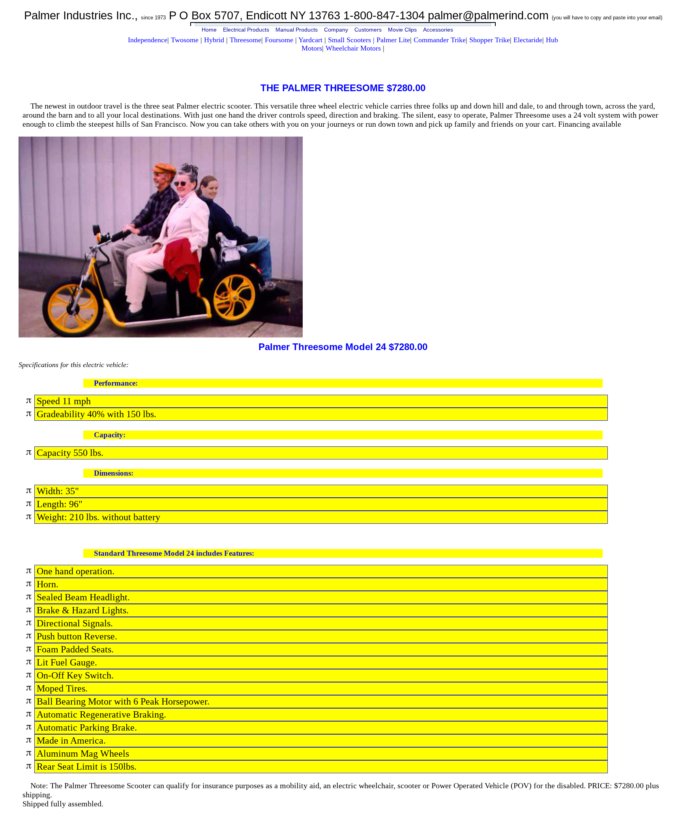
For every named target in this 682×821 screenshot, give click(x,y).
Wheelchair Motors (353, 48)
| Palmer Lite (391, 40)
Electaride (527, 40)
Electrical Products (246, 29)
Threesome (245, 40)
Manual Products (296, 29)
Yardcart (310, 40)
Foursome (279, 40)
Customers (368, 29)
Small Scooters (350, 40)
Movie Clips (402, 29)
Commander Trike (440, 40)
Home (209, 29)
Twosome (185, 40)
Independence (147, 40)
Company (336, 29)
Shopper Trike (489, 40)
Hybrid (215, 40)
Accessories (438, 29)
